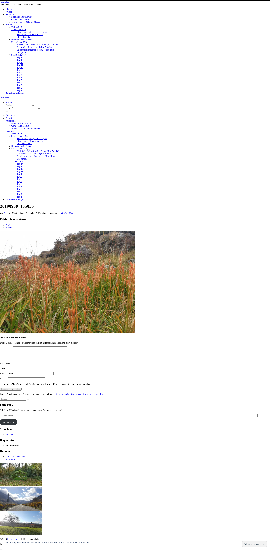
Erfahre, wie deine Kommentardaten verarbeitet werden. (78, 394)
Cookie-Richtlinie (83, 543)
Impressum (10, 459)
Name (3, 368)
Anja (6, 213)
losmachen (12, 539)
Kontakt (9, 434)
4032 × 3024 (67, 213)
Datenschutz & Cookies (16, 456)
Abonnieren (8, 422)
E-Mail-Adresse (8, 373)
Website (3, 379)
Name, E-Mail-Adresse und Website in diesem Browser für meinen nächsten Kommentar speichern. (47, 384)
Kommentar (6, 363)
